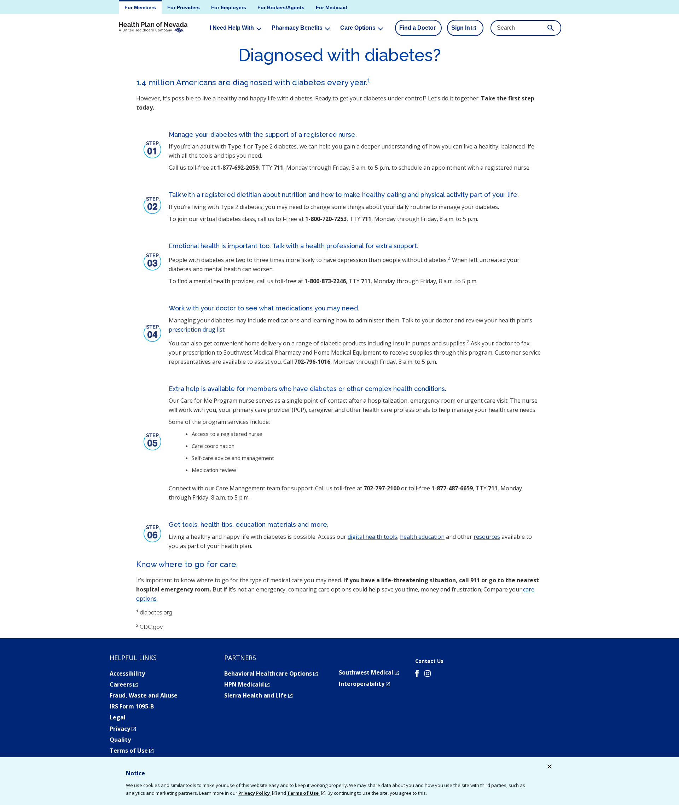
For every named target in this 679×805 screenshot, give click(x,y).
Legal (118, 717)
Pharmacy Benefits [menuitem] (297, 28)
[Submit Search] (550, 28)
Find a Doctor (417, 28)
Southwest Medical (369, 672)
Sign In (467, 30)
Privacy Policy (254, 793)
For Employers (228, 7)
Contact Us (429, 661)
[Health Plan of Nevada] (153, 28)
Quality (120, 739)
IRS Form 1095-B (132, 706)
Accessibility (127, 673)
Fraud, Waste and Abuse (144, 695)
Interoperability (364, 684)
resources (487, 537)
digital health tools (372, 537)
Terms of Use (131, 750)
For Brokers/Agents (280, 7)
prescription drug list (197, 329)
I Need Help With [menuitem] (232, 28)
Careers (124, 684)
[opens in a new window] (417, 674)
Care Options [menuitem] (358, 28)
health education (422, 537)
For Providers (183, 7)
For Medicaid (331, 7)
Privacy (123, 729)
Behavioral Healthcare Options (271, 673)
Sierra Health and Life (258, 695)
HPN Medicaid (246, 684)
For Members (140, 7)
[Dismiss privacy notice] (549, 767)
